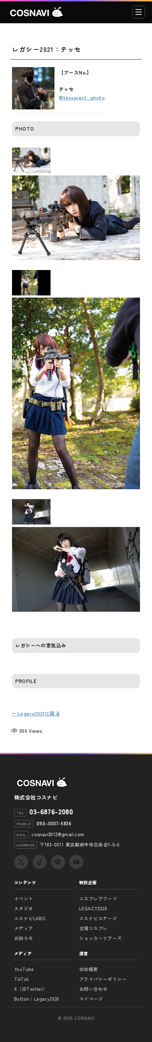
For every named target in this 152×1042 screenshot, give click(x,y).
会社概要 (88, 969)
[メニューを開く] (138, 12)
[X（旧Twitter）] (21, 862)
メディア (23, 928)
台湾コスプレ (93, 928)
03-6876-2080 (51, 811)
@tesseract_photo (82, 97)
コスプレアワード (98, 898)
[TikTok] (40, 862)
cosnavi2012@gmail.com (57, 834)
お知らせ (23, 938)
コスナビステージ (98, 918)
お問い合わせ (93, 989)
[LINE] (58, 862)
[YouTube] (76, 862)
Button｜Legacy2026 (36, 998)
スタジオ (23, 908)
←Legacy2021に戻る (36, 713)
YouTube (24, 969)
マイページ (91, 998)
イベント (23, 898)
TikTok (21, 979)
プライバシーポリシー (103, 979)
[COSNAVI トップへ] (36, 12)
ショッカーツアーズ (100, 938)
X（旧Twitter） (30, 989)
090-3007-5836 (53, 823)
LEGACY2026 (93, 908)
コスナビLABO (30, 918)
